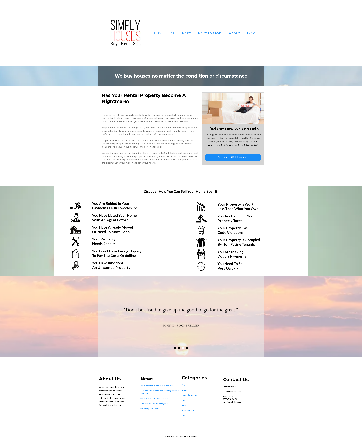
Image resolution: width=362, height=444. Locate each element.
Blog (251, 33)
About (234, 33)
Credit (184, 390)
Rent (186, 33)
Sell (171, 33)
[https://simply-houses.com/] (123, 33)
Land (184, 400)
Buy (157, 33)
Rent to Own (210, 33)
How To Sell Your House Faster (154, 398)
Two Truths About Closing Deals (154, 403)
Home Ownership (189, 395)
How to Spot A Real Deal (151, 408)
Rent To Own (188, 410)
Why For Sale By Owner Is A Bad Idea (156, 385)
